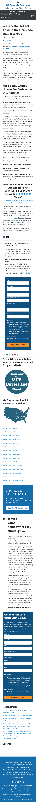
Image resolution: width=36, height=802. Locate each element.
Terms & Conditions (22, 339)
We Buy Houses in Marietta (11, 428)
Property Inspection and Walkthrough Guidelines (18, 775)
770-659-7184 (21, 11)
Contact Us (28, 762)
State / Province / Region (13, 298)
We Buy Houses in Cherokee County (14, 481)
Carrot (30, 799)
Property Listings (17, 770)
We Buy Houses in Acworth (11, 443)
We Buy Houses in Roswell (11, 451)
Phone (9, 307)
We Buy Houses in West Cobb (12, 439)
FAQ (14, 765)
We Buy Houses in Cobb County (12, 466)
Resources (29, 765)
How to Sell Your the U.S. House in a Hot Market (17, 716)
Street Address (10, 286)
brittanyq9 (8, 40)
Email (9, 314)
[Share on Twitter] (7, 237)
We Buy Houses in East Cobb (11, 436)
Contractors (7, 770)
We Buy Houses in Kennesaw (11, 447)
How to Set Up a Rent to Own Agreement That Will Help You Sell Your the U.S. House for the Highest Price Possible (17, 726)
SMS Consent (10, 321)
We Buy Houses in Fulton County (13, 477)
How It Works (8, 765)
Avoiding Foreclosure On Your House (18, 772)
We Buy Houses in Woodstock (12, 473)
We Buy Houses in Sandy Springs (13, 469)
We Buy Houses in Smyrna (11, 432)
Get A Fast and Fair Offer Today (10, 14)
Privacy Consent (11, 337)
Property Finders (6, 18)
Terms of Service (18, 777)
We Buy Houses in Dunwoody (12, 458)
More (33, 15)
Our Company (21, 765)
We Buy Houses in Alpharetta (12, 454)
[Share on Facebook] (4, 237)
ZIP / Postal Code (11, 303)
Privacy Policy (12, 340)
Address (10, 280)
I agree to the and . (19, 339)
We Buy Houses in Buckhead (11, 462)
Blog (17, 767)
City (8, 292)
